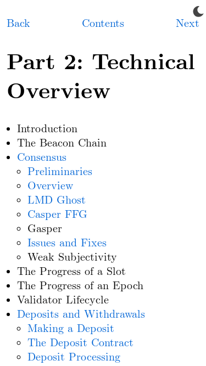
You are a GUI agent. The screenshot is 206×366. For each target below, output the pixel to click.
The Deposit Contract (80, 343)
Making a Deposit (70, 329)
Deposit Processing (73, 357)
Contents (103, 23)
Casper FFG (57, 214)
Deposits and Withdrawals (81, 314)
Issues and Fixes (67, 243)
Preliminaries (59, 172)
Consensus (41, 157)
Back (18, 23)
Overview (50, 186)
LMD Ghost (56, 200)
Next (187, 23)
